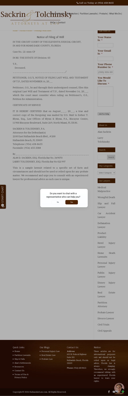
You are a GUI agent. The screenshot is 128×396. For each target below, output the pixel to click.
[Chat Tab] (64, 198)
